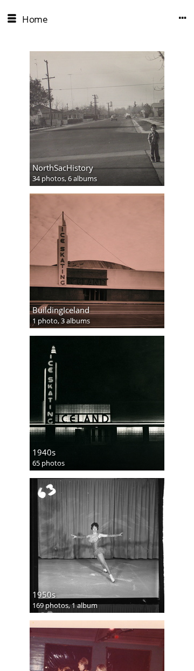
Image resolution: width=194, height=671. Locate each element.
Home (34, 19)
